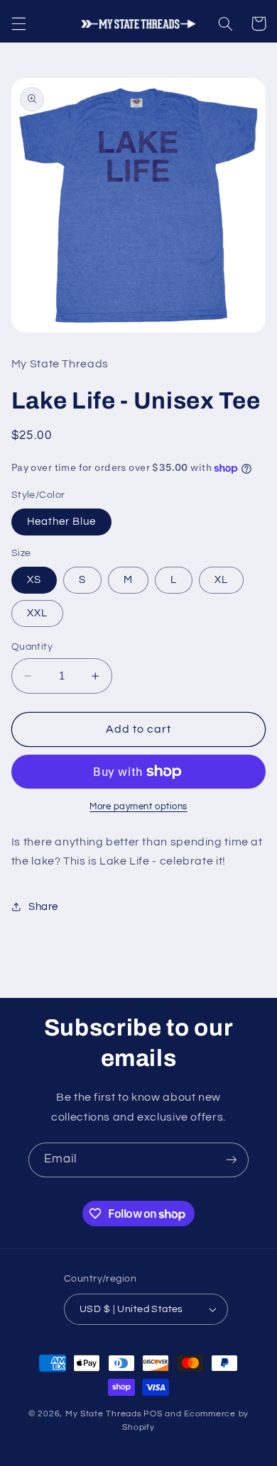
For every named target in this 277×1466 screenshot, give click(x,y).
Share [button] (43, 906)
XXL (37, 613)
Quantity (32, 647)
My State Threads (103, 1414)
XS (34, 579)
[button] (18, 23)
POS (152, 1414)
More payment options (138, 806)
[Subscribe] (231, 1160)
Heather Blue (62, 521)
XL (221, 579)
